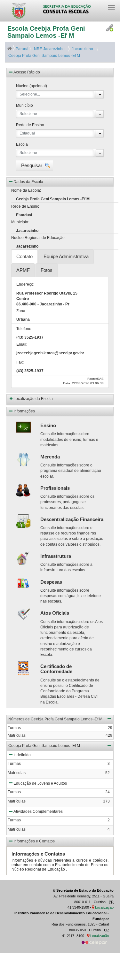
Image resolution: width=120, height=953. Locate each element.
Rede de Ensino (30, 125)
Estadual (27, 133)
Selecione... (30, 94)
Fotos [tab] (46, 270)
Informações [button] (24, 411)
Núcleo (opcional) (31, 86)
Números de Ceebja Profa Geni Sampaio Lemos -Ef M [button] (55, 719)
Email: (21, 344)
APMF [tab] (23, 270)
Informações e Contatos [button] (34, 841)
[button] (34, 165)
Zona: (21, 311)
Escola (22, 144)
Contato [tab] (24, 256)
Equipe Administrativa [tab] (66, 256)
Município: (20, 222)
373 (106, 801)
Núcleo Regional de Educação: (38, 237)
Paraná (22, 49)
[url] (94, 942)
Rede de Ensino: (25, 206)
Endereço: (25, 284)
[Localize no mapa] (93, 907)
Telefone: (24, 329)
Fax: (20, 362)
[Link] (110, 28)
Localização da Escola (33, 398)
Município (24, 105)
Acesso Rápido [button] (26, 72)
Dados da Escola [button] (28, 182)
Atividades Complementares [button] (38, 811)
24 (107, 792)
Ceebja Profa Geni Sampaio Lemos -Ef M (43, 56)
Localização (104, 907)
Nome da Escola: (26, 190)
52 (107, 773)
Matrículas (17, 773)
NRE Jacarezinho (49, 49)
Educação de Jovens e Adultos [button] (40, 783)
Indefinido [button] (22, 755)
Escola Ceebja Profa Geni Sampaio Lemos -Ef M (46, 32)
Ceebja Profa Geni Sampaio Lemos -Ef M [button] (44, 745)
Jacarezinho (81, 49)
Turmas (14, 763)
